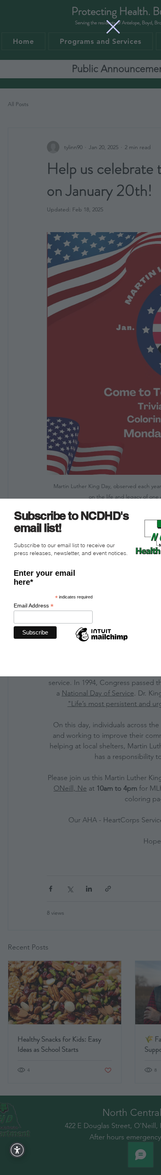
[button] (113, 27)
